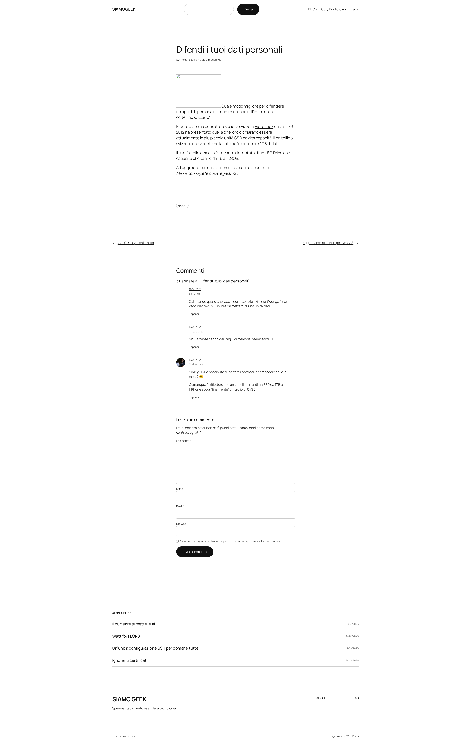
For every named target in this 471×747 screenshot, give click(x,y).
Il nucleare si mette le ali (134, 624)
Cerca (248, 9)
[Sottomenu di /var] (358, 9)
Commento (183, 440)
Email (180, 506)
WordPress (352, 736)
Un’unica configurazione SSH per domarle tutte (155, 648)
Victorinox (264, 126)
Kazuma (192, 59)
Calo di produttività (211, 59)
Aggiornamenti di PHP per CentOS (328, 242)
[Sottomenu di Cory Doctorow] (346, 9)
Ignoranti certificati (129, 660)
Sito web (181, 523)
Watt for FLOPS (126, 636)
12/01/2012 (195, 289)
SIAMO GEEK (123, 9)
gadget (182, 205)
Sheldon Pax (196, 364)
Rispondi (194, 314)
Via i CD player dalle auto (136, 242)
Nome (180, 489)
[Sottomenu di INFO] (317, 9)
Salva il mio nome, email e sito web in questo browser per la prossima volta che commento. (231, 541)
